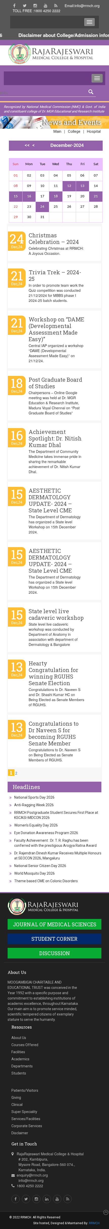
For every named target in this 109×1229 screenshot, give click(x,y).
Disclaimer (19, 1133)
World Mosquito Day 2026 (34, 873)
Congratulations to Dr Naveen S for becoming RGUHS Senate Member (54, 733)
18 (56, 196)
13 (82, 186)
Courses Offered (24, 1045)
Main (57, 131)
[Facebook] (14, 5)
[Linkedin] (47, 1199)
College (74, 131)
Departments (22, 1066)
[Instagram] (35, 5)
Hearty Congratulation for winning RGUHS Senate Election (53, 673)
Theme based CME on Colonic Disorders (46, 881)
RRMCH (94, 1223)
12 (69, 186)
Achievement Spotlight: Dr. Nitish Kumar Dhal (55, 438)
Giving (16, 1098)
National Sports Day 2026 (34, 797)
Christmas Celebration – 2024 (54, 238)
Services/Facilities (25, 1119)
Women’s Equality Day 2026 (36, 825)
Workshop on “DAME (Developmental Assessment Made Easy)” (56, 329)
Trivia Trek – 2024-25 (55, 275)
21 (96, 196)
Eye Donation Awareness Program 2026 (46, 833)
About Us (18, 1038)
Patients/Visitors (24, 1090)
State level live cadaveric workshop (56, 614)
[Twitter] (25, 5)
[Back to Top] (105, 1212)
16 (29, 196)
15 (16, 196)
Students (18, 1073)
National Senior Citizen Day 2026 (40, 866)
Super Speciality (24, 1112)
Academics (20, 1059)
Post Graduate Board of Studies (55, 383)
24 (42, 207)
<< (27, 145)
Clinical (17, 1105)
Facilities (18, 1052)
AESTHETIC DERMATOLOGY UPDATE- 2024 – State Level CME (50, 500)
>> (32, 154)
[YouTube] (45, 5)
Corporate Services (26, 1126)
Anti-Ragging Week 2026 (34, 805)
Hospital (94, 131)
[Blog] (56, 5)
